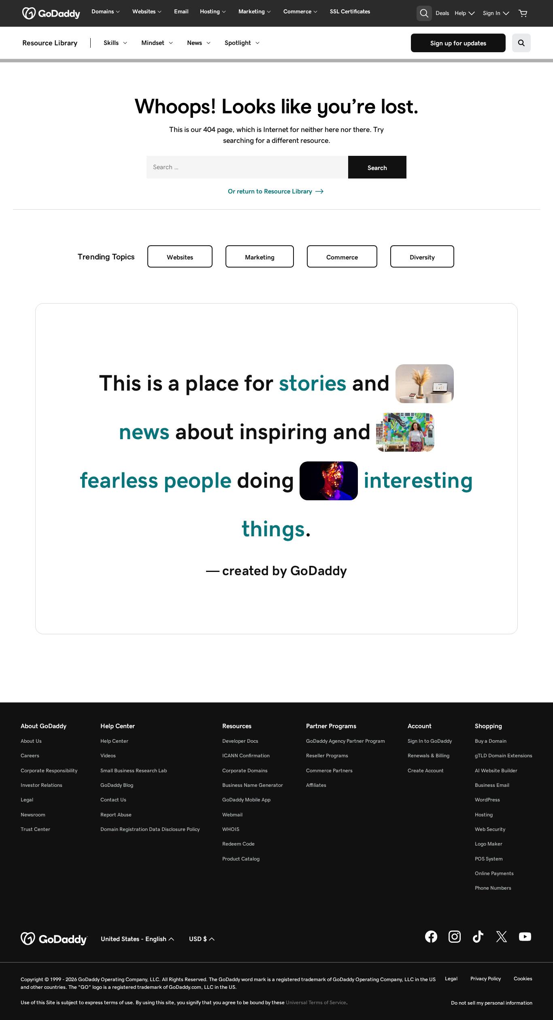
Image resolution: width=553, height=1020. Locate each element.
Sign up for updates (458, 43)
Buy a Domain (490, 741)
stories (313, 382)
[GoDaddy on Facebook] (431, 941)
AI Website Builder (496, 770)
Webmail (232, 815)
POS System (489, 859)
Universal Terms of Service (316, 1002)
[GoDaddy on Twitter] (501, 941)
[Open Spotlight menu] (257, 43)
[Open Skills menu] (125, 43)
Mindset (152, 42)
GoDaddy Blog (116, 785)
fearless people (156, 480)
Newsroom (33, 815)
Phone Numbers (493, 888)
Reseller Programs (327, 755)
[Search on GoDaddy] (521, 43)
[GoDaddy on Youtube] (525, 941)
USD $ (198, 938)
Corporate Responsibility (49, 770)
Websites (180, 257)
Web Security (490, 829)
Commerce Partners (329, 770)
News (194, 42)
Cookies (523, 978)
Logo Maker (488, 844)
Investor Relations (41, 785)
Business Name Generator (252, 785)
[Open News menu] (208, 43)
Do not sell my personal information (491, 1003)
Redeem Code (238, 844)
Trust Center (35, 829)
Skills (111, 42)
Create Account (426, 770)
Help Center (114, 741)
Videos (108, 755)
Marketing (259, 257)
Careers (30, 755)
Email (181, 11)
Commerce (342, 257)
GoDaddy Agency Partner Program (345, 741)
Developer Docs (240, 741)
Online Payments (494, 873)
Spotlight (238, 42)
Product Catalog (240, 859)
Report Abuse (116, 815)
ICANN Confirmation (246, 755)
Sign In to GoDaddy (430, 741)
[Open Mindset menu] (171, 43)
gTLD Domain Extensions (503, 755)
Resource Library (49, 42)
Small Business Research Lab (133, 770)
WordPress (487, 800)
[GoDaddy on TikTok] (478, 941)
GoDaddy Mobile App (246, 800)
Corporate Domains (245, 770)
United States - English (133, 938)
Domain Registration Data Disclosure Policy (150, 829)
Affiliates (316, 785)
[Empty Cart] (523, 13)
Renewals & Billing (428, 755)
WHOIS (230, 829)
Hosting (484, 815)
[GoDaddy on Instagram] (454, 941)
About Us (31, 741)
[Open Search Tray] (424, 13)
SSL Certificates (350, 11)
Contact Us (113, 800)
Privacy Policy (485, 978)
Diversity (422, 257)
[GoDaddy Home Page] (54, 939)
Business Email (492, 785)
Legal (27, 800)
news (144, 431)
